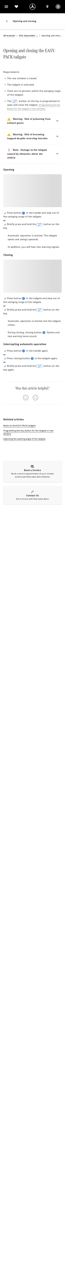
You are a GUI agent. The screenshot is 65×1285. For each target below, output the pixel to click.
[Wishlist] (16, 6)
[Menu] (6, 6)
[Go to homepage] (32, 6)
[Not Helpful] (35, 398)
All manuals (9, 35)
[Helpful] (26, 398)
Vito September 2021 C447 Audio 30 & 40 (28, 35)
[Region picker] (47, 6)
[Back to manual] (8, 21)
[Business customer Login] (58, 6)
